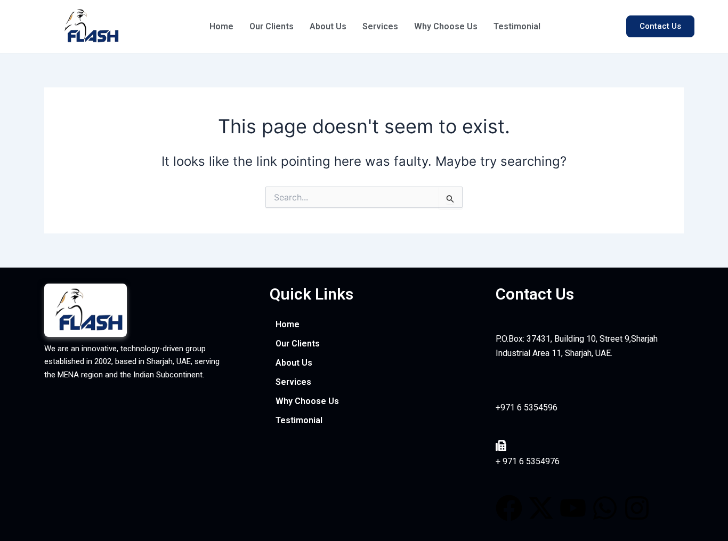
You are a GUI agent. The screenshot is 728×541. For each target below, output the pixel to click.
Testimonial (517, 26)
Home (221, 26)
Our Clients (271, 26)
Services (380, 26)
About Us (328, 26)
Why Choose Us (446, 26)
